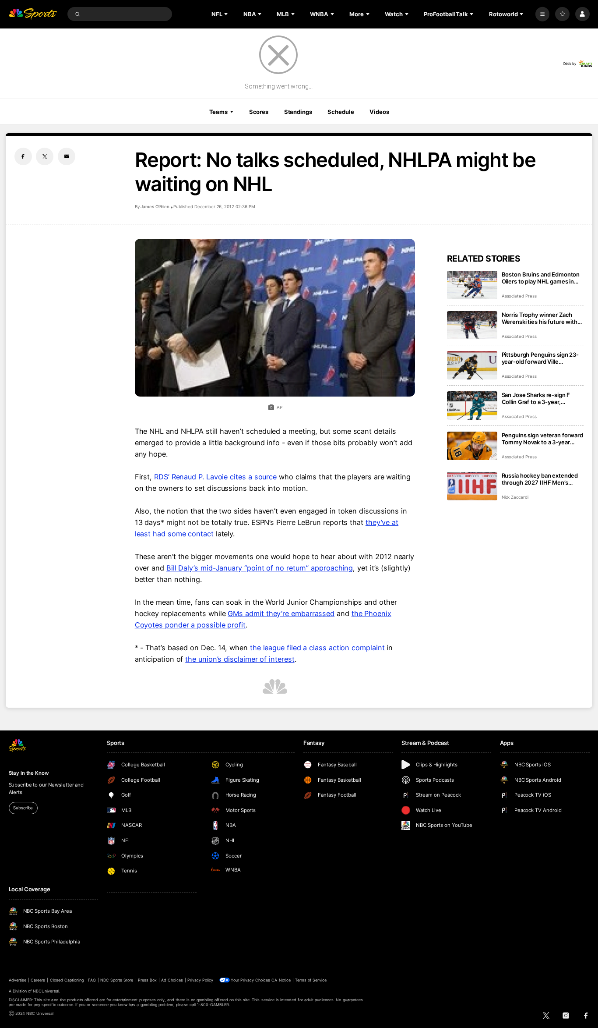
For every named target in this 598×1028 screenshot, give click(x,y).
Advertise (17, 980)
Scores (258, 111)
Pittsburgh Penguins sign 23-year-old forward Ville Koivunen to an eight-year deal (542, 358)
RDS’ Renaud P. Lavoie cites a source (215, 476)
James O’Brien (155, 206)
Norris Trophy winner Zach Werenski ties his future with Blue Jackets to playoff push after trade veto (539, 318)
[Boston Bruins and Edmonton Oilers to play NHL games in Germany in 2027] (472, 285)
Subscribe (23, 807)
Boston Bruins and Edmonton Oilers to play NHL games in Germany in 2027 (541, 278)
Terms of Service (311, 980)
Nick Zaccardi (515, 497)
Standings (298, 111)
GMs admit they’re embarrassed (281, 613)
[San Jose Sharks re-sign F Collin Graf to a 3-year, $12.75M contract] (472, 405)
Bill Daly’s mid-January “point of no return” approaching (259, 568)
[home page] (33, 14)
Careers (38, 980)
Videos (379, 111)
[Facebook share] (23, 156)
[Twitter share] (44, 156)
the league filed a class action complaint (317, 647)
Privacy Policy (200, 980)
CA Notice (280, 980)
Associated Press (519, 296)
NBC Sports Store (117, 980)
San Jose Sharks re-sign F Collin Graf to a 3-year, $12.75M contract (536, 398)
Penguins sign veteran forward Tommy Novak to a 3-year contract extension (542, 439)
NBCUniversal (46, 991)
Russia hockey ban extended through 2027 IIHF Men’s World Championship (540, 479)
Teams (218, 111)
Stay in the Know (29, 773)
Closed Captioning (67, 980)
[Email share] (66, 156)
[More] (542, 14)
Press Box (147, 980)
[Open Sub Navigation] (226, 14)
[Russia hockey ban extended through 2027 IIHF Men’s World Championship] (472, 486)
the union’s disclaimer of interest (239, 659)
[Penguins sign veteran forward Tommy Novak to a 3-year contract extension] (472, 446)
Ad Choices (172, 980)
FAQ (91, 980)
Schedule (340, 111)
